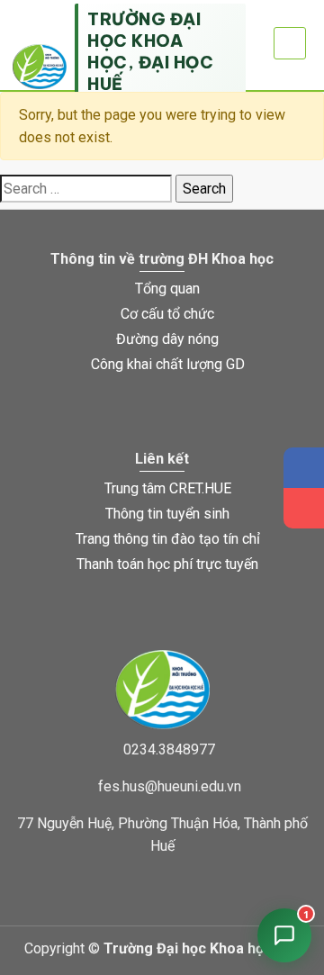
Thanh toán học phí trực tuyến (167, 564)
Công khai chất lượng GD (168, 364)
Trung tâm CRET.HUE (167, 488)
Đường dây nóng (167, 339)
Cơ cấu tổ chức (167, 313)
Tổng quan (167, 288)
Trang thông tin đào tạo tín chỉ (168, 538)
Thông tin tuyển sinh (167, 513)
